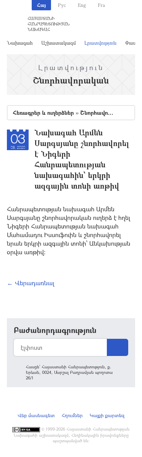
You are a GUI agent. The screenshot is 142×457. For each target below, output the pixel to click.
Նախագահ (20, 43)
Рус (62, 5)
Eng (82, 5)
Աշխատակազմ (58, 43)
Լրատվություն (100, 43)
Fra (101, 5)
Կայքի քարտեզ (107, 415)
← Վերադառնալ (30, 283)
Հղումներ (72, 415)
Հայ (41, 5)
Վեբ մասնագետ (36, 415)
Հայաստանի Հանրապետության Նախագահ (49, 23)
